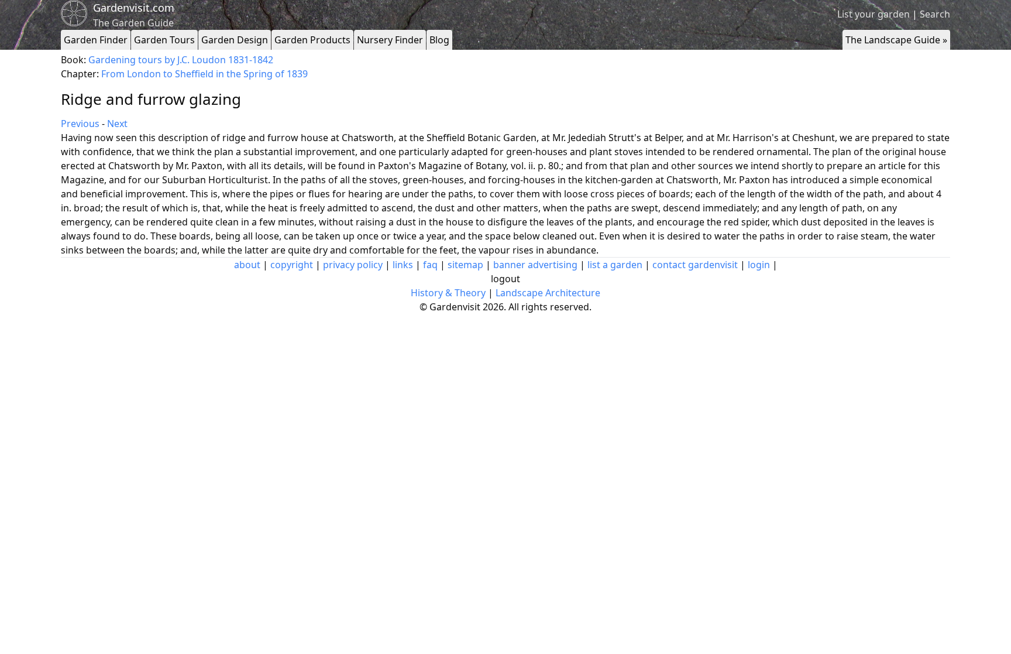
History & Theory (448, 292)
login (759, 264)
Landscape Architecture (548, 292)
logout (505, 278)
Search (935, 14)
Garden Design (234, 39)
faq (430, 264)
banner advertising (535, 264)
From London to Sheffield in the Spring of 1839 (204, 73)
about (247, 264)
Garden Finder (96, 39)
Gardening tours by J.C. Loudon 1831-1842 (180, 59)
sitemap (465, 264)
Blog (439, 39)
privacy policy (353, 264)
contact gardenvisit (695, 264)
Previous (80, 123)
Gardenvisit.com (133, 8)
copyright (291, 264)
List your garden (873, 14)
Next (117, 123)
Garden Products (312, 39)
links (403, 264)
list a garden (614, 264)
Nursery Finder (390, 39)
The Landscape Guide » (896, 39)
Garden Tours (164, 39)
